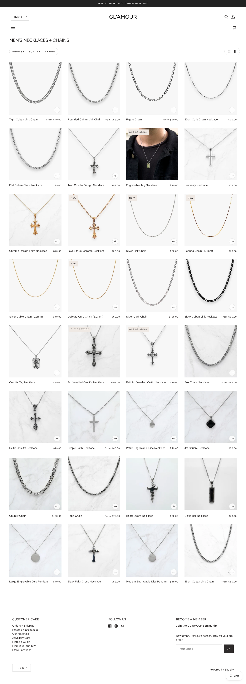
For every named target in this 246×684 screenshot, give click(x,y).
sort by (34, 51)
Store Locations (21, 649)
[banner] (123, 16)
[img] (226, 16)
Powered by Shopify (221, 669)
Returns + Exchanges (25, 629)
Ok (229, 648)
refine (50, 51)
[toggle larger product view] (228, 51)
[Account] (233, 16)
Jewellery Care (21, 637)
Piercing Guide (21, 641)
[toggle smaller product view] (236, 51)
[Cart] (235, 28)
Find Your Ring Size (24, 645)
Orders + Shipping (23, 625)
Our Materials (20, 633)
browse (18, 51)
